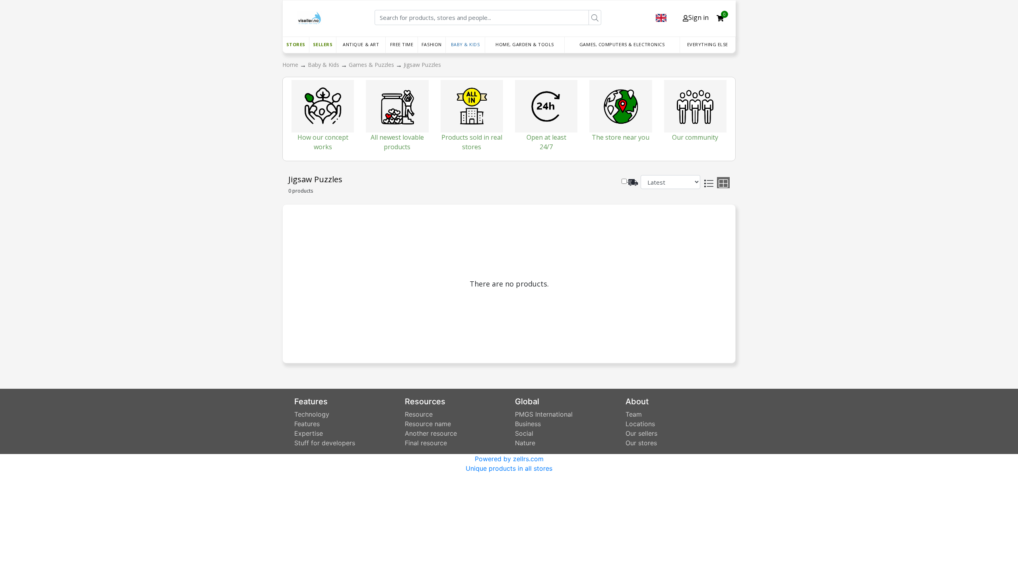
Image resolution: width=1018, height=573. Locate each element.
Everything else (707, 44)
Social (524, 433)
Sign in (698, 17)
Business (528, 424)
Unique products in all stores (509, 468)
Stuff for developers (324, 443)
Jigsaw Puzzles (422, 64)
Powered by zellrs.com (509, 459)
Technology (311, 414)
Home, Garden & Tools (524, 44)
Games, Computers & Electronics (622, 44)
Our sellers (641, 433)
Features (307, 424)
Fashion (432, 44)
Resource (419, 414)
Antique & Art (361, 44)
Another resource (431, 433)
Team (634, 414)
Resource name (428, 424)
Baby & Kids (465, 44)
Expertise (308, 433)
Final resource (426, 443)
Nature (525, 443)
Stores (295, 44)
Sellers (323, 44)
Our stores (641, 443)
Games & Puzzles (372, 64)
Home (291, 64)
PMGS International (544, 414)
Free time (402, 44)
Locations (640, 424)
